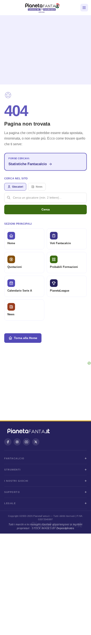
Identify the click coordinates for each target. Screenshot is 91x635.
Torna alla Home (25, 338)
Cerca (45, 209)
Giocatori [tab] (17, 186)
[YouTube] (26, 441)
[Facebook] (7, 441)
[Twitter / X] (35, 441)
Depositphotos (65, 528)
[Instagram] (17, 441)
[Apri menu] (84, 7)
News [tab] (39, 186)
